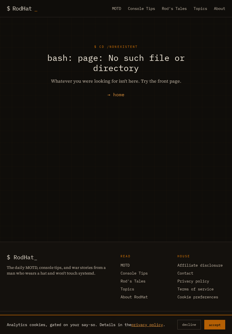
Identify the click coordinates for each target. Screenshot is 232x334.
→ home (116, 94)
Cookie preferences (197, 296)
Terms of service (195, 289)
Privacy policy (193, 281)
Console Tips (141, 8)
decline (189, 324)
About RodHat (134, 296)
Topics (200, 8)
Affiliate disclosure (200, 265)
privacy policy (147, 324)
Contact (185, 273)
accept (215, 324)
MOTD (116, 8)
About (219, 8)
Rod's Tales (174, 8)
